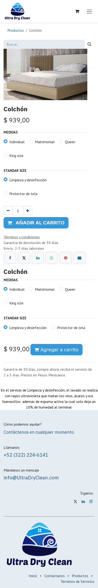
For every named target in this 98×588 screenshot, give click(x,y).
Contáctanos (54, 575)
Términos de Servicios (77, 581)
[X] (24, 257)
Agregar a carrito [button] (58, 349)
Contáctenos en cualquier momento (39, 432)
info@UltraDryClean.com (31, 477)
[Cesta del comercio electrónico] (77, 11)
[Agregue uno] (27, 210)
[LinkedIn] (38, 257)
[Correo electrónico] (79, 257)
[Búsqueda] (89, 44)
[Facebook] (10, 257)
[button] (36, 222)
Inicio (33, 575)
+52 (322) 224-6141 (26, 455)
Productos (15, 30)
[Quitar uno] (8, 210)
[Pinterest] (65, 257)
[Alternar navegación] (89, 11)
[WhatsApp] (51, 257)
